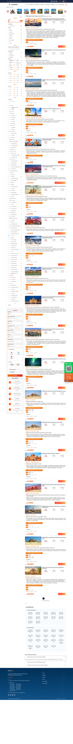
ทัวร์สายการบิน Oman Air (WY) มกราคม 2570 (30, 617)
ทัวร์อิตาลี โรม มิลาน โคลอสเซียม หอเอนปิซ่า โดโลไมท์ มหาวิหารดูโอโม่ (53, 217)
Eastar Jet (16, 174)
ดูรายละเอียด (61, 46)
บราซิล (16, 43)
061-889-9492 (17, 686)
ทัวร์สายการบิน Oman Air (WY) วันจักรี (61, 636)
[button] (45, 657)
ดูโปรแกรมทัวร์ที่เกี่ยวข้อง (60, 182)
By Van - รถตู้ (16, 153)
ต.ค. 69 (12, 76)
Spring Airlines (16, 267)
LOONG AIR (16, 216)
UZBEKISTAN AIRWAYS (16, 291)
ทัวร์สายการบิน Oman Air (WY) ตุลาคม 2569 (45, 613)
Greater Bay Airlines (16, 186)
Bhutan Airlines (16, 147)
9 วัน (12, 95)
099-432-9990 (11, 690)
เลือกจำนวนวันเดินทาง (10, 344)
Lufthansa (16, 220)
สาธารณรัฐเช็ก (16, 40)
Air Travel (16, 135)
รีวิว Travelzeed (44, 681)
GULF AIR (16, 188)
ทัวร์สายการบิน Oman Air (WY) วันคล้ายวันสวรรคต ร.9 (30, 631)
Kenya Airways (16, 210)
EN (65, 1)
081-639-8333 (17, 688)
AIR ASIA (16, 109)
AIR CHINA (16, 125)
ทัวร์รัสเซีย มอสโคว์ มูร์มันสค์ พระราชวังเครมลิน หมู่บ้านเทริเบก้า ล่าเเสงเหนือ (54, 50)
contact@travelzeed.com (13, 692)
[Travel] (13, 4)
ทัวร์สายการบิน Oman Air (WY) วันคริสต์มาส (61, 630)
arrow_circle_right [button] (65, 11)
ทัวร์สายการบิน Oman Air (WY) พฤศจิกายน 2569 (53, 613)
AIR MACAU (16, 131)
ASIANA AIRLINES (16, 143)
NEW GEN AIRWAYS (16, 231)
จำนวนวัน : (9, 86)
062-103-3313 (11, 685)
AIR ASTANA (16, 115)
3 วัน (12, 89)
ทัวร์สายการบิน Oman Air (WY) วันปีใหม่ (30, 636)
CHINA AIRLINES (16, 162)
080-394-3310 (11, 688)
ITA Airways (16, 200)
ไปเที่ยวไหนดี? (9, 311)
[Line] (8, 695)
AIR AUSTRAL (16, 117)
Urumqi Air (16, 289)
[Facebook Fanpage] (55, 1)
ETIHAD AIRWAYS (16, 180)
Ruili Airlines (16, 247)
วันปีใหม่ (19, 64)
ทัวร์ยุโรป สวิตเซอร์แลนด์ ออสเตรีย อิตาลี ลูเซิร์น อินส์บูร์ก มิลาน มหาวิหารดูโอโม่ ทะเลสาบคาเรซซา (53, 268)
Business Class (15, 55)
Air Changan (16, 123)
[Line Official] (53, 1)
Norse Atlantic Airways (16, 233)
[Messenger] (68, 380)
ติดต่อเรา (43, 679)
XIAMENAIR (16, 299)
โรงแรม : (9, 305)
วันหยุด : (9, 58)
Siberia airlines (16, 261)
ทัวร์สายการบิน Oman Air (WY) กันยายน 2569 (38, 613)
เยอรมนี (16, 32)
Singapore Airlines (16, 265)
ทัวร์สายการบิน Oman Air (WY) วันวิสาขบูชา (53, 640)
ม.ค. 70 (19, 78)
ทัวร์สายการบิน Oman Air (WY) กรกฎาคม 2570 (38, 622)
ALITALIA (16, 139)
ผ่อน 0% (16, 52)
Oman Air (16, 235)
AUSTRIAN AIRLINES (16, 145)
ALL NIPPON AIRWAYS (16, 141)
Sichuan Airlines (16, 263)
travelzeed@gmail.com (21, 692)
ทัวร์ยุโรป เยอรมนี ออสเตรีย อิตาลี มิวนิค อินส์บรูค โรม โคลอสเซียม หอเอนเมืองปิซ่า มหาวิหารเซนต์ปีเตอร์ (53, 297)
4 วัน (19, 89)
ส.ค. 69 (12, 74)
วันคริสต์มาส (12, 65)
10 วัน (19, 95)
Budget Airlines (15, 149)
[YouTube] (15, 695)
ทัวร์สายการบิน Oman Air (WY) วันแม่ (53, 646)
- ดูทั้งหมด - (15, 45)
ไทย (16, 41)
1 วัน (12, 87)
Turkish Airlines (16, 285)
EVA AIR (16, 182)
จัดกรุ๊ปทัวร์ (52, 4)
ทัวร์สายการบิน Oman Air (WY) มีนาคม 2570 (45, 617)
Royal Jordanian (16, 245)
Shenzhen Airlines (16, 259)
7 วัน (12, 93)
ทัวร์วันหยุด (42, 4)
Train (16, 283)
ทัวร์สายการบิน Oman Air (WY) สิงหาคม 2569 (30, 613)
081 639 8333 (17, 689)
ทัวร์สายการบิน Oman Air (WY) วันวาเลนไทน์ (38, 636)
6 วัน (19, 91)
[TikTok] (69, 380)
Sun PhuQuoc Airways (16, 271)
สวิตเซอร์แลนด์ (16, 33)
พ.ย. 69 (19, 76)
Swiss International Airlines (16, 273)
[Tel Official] (51, 1)
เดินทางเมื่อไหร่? (10, 321)
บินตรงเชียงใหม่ (12, 365)
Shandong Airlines (16, 255)
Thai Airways (16, 277)
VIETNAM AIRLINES (16, 295)
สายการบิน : (10, 99)
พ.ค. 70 (19, 82)
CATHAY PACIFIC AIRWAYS (16, 155)
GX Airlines (16, 190)
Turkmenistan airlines (16, 287)
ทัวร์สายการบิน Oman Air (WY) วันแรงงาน (38, 640)
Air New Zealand (16, 133)
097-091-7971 (17, 687)
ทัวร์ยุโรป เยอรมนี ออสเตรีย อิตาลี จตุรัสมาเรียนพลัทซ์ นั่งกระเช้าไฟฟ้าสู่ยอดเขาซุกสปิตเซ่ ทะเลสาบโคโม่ (54, 237)
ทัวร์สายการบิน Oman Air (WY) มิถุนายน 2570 (30, 622)
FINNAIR (16, 184)
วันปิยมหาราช (19, 60)
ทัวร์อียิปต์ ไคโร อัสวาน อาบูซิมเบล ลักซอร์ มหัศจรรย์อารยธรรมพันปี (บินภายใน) (54, 538)
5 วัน (12, 91)
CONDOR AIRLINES (16, 170)
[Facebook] (66, 380)
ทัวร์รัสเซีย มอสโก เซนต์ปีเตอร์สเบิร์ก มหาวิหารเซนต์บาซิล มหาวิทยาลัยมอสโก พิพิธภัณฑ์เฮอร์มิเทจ (53, 139)
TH (63, 1)
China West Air (16, 168)
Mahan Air (16, 222)
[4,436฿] (33, 142)
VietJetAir (16, 293)
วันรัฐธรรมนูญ (19, 62)
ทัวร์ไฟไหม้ (16, 57)
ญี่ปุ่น (16, 29)
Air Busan (16, 119)
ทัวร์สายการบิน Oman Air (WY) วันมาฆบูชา (53, 636)
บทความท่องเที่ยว (61, 4)
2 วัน (19, 87)
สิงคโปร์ (16, 30)
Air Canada (16, 121)
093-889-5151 (11, 686)
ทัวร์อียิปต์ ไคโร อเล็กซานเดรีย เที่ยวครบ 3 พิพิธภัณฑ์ (50, 453)
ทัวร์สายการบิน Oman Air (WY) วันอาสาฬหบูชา (38, 646)
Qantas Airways (16, 239)
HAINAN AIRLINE (16, 192)
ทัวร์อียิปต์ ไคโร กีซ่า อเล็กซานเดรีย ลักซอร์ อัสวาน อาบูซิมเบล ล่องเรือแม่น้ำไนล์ (53, 80)
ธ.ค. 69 (12, 78)
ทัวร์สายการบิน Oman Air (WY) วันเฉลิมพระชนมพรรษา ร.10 (30, 647)
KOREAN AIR (16, 212)
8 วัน (19, 93)
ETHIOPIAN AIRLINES (16, 178)
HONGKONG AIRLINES (16, 194)
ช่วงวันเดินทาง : (10, 24)
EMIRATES (16, 176)
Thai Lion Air (16, 279)
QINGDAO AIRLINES (16, 243)
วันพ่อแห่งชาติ (12, 62)
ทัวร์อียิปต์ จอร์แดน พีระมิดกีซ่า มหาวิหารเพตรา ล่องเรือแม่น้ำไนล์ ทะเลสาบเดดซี (53, 568)
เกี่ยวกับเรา (43, 677)
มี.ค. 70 (19, 80)
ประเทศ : (9, 27)
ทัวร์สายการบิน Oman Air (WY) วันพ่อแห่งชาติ (45, 630)
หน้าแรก (27, 4)
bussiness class (12, 369)
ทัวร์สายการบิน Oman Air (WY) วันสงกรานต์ (30, 640)
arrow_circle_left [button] (8, 11)
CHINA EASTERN (16, 164)
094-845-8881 (11, 687)
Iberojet (16, 196)
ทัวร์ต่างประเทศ (36, 4)
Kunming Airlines (16, 214)
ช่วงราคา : (9, 19)
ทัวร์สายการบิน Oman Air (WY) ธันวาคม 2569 (61, 613)
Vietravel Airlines (16, 297)
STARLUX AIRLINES (16, 269)
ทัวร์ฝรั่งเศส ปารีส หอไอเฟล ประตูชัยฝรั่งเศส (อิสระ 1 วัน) (51, 108)
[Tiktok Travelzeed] (56, 1)
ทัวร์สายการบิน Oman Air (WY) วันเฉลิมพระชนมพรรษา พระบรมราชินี (61, 641)
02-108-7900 (12, 682)
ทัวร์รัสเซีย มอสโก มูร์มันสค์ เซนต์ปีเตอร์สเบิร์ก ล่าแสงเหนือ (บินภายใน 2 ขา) (54, 359)
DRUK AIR (15, 172)
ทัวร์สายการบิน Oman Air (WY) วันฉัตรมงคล (45, 640)
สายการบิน (9, 334)
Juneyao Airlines (16, 208)
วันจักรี (19, 69)
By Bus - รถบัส (16, 151)
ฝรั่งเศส (16, 35)
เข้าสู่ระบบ (60, 1)
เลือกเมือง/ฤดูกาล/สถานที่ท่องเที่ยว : (14, 47)
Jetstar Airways (16, 206)
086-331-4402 (17, 685)
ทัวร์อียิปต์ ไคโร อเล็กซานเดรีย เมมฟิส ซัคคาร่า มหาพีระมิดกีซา (52, 422)
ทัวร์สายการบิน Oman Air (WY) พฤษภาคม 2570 (61, 617)
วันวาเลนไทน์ (12, 67)
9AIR (16, 105)
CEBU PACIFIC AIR (16, 157)
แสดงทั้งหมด (28, 131)
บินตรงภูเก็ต (18, 365)
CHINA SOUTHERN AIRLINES (16, 166)
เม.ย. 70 (12, 82)
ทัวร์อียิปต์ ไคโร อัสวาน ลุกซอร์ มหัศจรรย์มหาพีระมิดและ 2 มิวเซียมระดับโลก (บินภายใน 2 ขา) (54, 507)
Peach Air (16, 237)
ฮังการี (16, 38)
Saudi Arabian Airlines (16, 249)
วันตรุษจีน (19, 67)
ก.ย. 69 (19, 74)
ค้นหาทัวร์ (15, 375)
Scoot (16, 251)
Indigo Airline (16, 198)
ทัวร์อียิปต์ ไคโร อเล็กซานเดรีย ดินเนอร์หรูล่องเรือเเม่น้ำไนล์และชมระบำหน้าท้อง (53, 485)
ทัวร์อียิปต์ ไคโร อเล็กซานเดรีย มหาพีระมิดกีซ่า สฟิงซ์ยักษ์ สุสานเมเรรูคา (54, 391)
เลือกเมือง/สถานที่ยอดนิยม (11, 316)
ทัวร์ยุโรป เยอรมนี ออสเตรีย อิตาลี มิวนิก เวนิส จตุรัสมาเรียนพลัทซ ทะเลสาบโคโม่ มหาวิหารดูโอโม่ (53, 330)
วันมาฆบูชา (12, 69)
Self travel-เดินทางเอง (16, 253)
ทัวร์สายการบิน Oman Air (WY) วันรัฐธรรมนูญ (53, 630)
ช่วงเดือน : (9, 73)
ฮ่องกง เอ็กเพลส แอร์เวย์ (16, 301)
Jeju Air (16, 204)
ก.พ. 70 (12, 80)
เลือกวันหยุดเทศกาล (10, 339)
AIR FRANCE (16, 127)
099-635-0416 (11, 689)
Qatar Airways (16, 241)
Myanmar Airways (16, 227)
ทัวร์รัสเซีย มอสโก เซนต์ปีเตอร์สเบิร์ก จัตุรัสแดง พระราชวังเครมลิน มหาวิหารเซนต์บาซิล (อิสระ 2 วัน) (54, 187)
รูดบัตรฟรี (15, 54)
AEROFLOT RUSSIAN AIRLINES (16, 108)
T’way (16, 275)
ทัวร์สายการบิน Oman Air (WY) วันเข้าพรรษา (45, 646)
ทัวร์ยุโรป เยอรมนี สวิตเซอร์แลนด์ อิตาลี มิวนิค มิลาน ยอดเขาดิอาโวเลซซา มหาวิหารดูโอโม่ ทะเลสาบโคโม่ (53, 166)
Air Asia (16, 111)
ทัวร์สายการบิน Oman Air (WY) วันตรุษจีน (45, 636)
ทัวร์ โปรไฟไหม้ (47, 4)
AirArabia (16, 137)
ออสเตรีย (16, 36)
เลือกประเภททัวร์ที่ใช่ (10, 330)
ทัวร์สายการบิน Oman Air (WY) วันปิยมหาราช (38, 630)
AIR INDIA (16, 129)
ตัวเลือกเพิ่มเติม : (10, 51)
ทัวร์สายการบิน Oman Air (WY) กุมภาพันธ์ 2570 (38, 617)
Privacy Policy (63, 698)
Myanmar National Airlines (16, 229)
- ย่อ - (15, 303)
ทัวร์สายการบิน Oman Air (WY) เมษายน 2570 (53, 617)
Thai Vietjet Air (16, 281)
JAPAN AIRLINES (16, 202)
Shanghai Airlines (16, 257)
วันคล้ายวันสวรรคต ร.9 (12, 60)
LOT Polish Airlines (16, 218)
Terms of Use (58, 698)
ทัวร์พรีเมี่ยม (11, 372)
